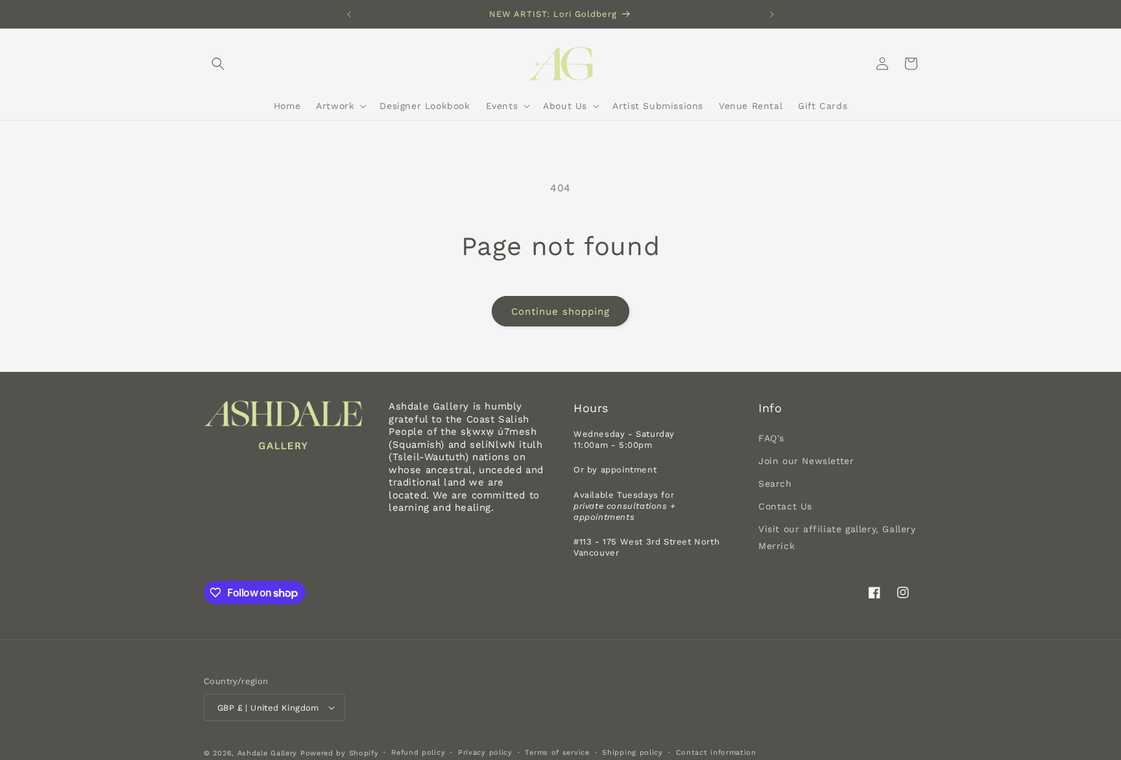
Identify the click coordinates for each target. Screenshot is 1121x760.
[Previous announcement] (349, 14)
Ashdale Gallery (267, 753)
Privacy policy (485, 752)
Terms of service (557, 752)
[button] (218, 63)
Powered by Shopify (339, 753)
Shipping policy (632, 752)
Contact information (716, 752)
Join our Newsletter (806, 461)
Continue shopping (560, 311)
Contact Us (785, 506)
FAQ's (771, 438)
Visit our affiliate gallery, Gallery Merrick (837, 537)
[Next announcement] (772, 14)
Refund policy (418, 752)
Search (775, 483)
